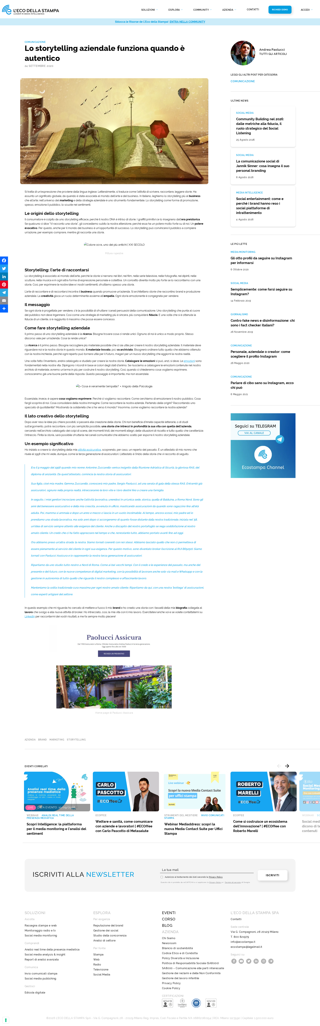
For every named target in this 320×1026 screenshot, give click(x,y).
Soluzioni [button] (148, 10)
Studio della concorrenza (110, 935)
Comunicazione (35, 42)
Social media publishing (40, 978)
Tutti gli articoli (273, 54)
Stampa (98, 954)
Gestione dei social (105, 930)
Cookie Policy (171, 988)
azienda (30, 739)
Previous (279, 766)
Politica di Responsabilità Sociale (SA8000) (190, 963)
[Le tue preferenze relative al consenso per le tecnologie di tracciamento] (6, 1020)
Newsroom (169, 943)
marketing (57, 739)
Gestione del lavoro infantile (180, 978)
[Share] (4, 309)
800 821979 (241, 936)
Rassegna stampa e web (41, 925)
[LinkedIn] (4, 277)
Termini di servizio (233, 882)
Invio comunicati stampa (41, 973)
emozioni (189, 361)
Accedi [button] (305, 10)
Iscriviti (272, 875)
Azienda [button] (228, 10)
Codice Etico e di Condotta (180, 953)
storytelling (76, 739)
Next (287, 766)
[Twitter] (4, 269)
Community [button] (201, 10)
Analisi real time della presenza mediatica (52, 949)
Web (96, 959)
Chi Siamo (168, 938)
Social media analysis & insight (45, 954)
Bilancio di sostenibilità (177, 948)
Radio (97, 964)
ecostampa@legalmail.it (246, 946)
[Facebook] (4, 260)
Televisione (100, 969)
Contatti (253, 9)
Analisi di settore (104, 940)
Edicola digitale (35, 992)
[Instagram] (264, 960)
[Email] (4, 301)
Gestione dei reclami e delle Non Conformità (191, 973)
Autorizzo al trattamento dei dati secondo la (194, 877)
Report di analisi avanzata (42, 959)
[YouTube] (242, 960)
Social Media (101, 974)
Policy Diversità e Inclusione (180, 958)
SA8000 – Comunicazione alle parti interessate (193, 968)
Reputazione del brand (108, 925)
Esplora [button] (174, 10)
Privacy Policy (216, 877)
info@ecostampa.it (243, 941)
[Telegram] (4, 293)
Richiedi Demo (280, 10)
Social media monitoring (41, 935)
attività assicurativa (89, 449)
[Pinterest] (4, 285)
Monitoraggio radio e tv (40, 930)
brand (42, 739)
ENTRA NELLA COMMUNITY (187, 21)
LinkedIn (30, 616)
